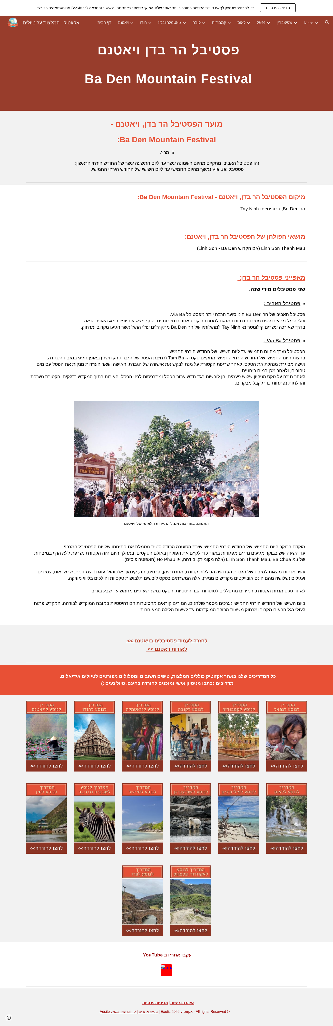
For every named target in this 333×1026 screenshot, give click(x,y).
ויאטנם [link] (123, 22)
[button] (327, 22)
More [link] (308, 22)
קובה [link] (197, 22)
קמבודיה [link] (219, 22)
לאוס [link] (241, 22)
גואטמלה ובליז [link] (169, 22)
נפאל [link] (261, 22)
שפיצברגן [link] (284, 22)
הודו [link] (143, 22)
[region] (166, 8)
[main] (166, 63)
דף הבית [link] (104, 22)
